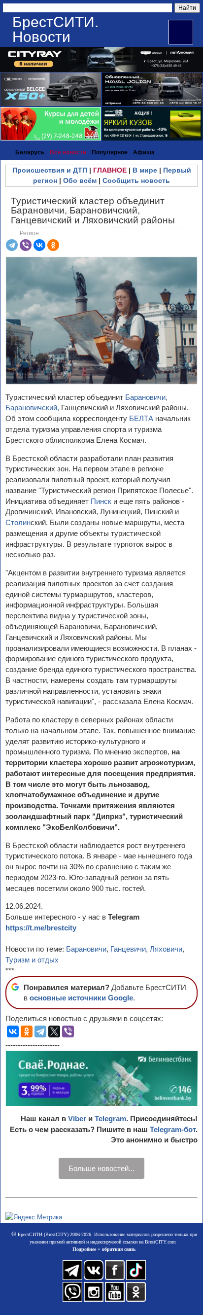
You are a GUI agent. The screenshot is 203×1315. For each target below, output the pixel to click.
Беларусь (29, 152)
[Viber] (26, 245)
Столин (18, 522)
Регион (29, 233)
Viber (77, 1118)
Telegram (110, 1118)
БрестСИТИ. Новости (55, 29)
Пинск (102, 501)
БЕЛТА (141, 418)
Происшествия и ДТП (49, 170)
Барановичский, (32, 407)
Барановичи (86, 949)
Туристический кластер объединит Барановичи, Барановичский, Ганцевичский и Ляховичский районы (93, 210)
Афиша (144, 152)
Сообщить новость (136, 180)
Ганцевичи (128, 949)
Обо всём (80, 180)
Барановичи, (146, 397)
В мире (145, 170)
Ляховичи (166, 949)
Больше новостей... (101, 1168)
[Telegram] (12, 245)
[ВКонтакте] (39, 245)
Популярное (110, 152)
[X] (54, 1031)
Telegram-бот (173, 1129)
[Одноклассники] (53, 245)
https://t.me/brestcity (40, 928)
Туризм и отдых (32, 960)
